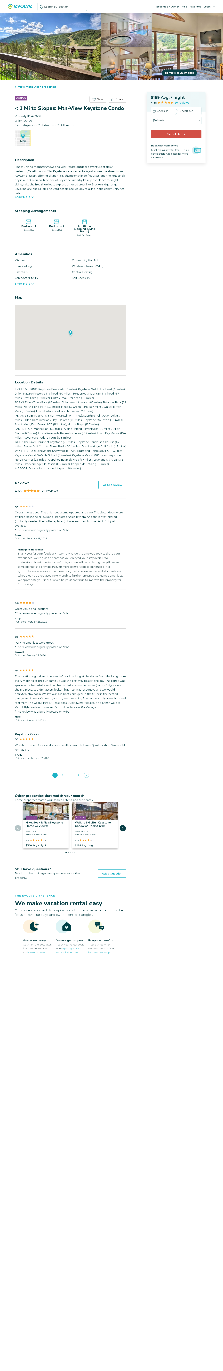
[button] (176, 120)
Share (120, 99)
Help (184, 6)
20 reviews (182, 102)
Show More (22, 197)
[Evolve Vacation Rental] (20, 7)
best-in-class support (100, 952)
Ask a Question (112, 873)
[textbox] (62, 7)
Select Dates (176, 134)
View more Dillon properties (37, 86)
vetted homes (36, 952)
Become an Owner (167, 6)
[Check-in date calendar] (154, 111)
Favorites (195, 6)
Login (207, 6)
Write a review (112, 485)
